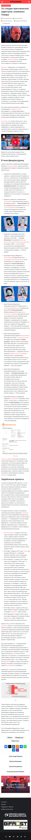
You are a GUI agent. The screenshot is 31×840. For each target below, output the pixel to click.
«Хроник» (4, 475)
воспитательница (23, 337)
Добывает (14, 611)
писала (6, 599)
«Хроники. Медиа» (13, 59)
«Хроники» (4, 67)
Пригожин (15, 741)
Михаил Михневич (18, 18)
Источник (15, 456)
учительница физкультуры (11, 308)
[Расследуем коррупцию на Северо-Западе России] (15, 1)
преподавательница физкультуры (13, 259)
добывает (9, 618)
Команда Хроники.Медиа (21, 20)
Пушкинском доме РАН (22, 242)
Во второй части (6, 121)
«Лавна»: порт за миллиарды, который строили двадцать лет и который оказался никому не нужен (15, 786)
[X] (9, 746)
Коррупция (19, 737)
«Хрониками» (8, 201)
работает (6, 661)
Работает (6, 565)
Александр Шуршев (7, 18)
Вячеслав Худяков (10, 665)
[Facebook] (6, 746)
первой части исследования (19, 353)
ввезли (14, 653)
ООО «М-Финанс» (9, 532)
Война (10, 737)
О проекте (4, 802)
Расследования (6, 5)
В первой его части (15, 109)
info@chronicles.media (7, 809)
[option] (15, 784)
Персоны (3, 804)
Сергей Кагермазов (7, 20)
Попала (25, 551)
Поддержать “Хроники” (7, 806)
